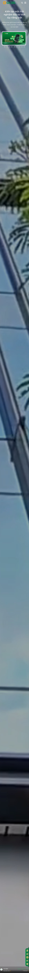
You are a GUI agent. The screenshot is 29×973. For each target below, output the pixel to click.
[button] (4, 47)
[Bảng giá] (27, 953)
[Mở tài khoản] (27, 950)
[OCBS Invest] (27, 957)
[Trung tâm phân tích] (27, 964)
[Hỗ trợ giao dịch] (27, 960)
